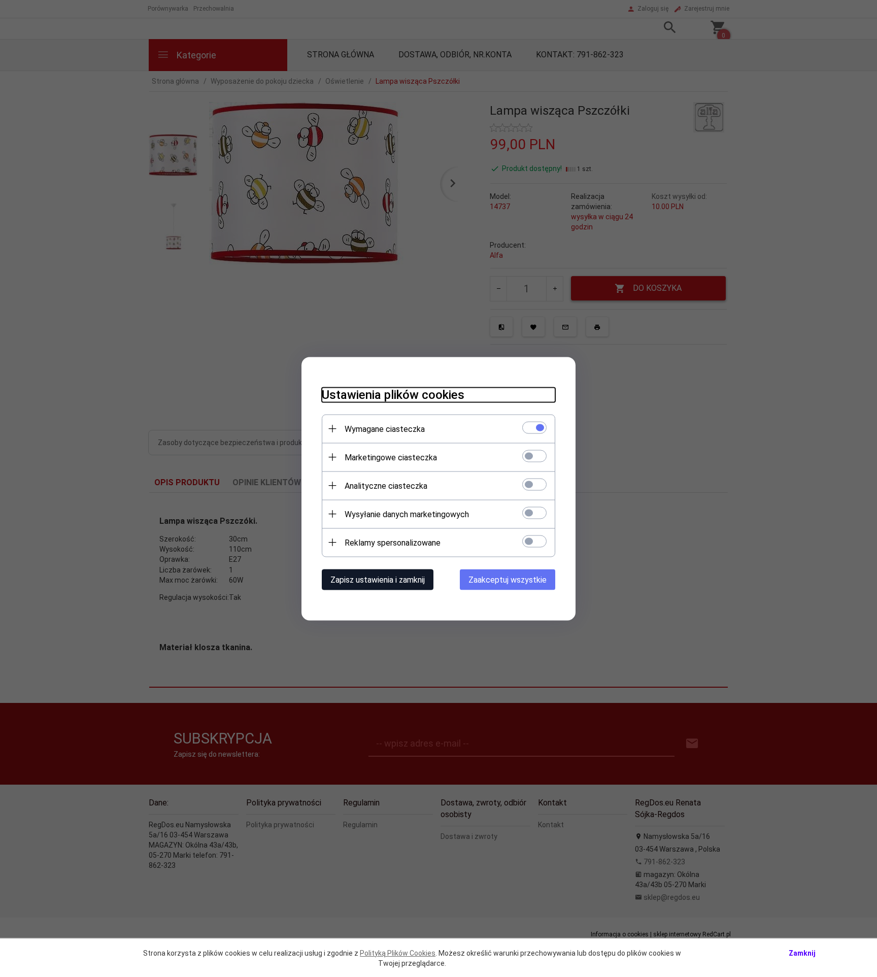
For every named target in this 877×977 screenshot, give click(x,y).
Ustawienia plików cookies (393, 394)
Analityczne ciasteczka (386, 485)
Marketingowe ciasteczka (391, 457)
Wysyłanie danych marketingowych (407, 514)
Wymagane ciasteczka (385, 428)
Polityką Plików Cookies (397, 953)
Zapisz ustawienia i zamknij (377, 579)
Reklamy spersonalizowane (393, 542)
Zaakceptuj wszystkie (507, 579)
